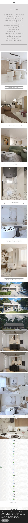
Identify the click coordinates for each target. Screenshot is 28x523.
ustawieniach (17, 517)
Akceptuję (5, 520)
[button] (14, 1)
